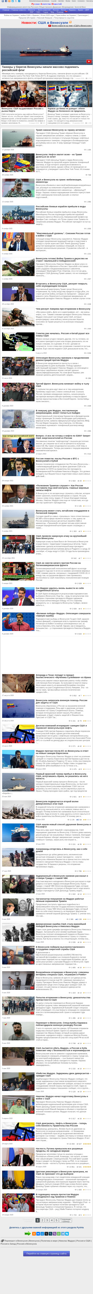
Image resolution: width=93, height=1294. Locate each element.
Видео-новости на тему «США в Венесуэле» (72, 26)
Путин (63, 10)
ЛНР (32, 12)
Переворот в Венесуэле (16, 1241)
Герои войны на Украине (66, 15)
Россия (56, 10)
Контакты (89, 1)
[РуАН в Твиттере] (13, 1)
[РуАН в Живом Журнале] (16, 1)
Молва (68, 1)
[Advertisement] (46, 655)
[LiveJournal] (50, 1234)
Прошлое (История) (27, 18)
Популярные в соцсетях (64, 18)
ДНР (87, 10)
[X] (46, 1234)
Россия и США (84, 1241)
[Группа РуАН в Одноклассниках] (9, 1)
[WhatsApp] (59, 1234)
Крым (80, 10)
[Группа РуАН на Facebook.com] (6, 1)
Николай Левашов (44, 18)
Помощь (60, 12)
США (38, 12)
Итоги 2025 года (47, 15)
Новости (31, 10)
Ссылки (53, 1)
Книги (74, 1)
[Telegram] (63, 1234)
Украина (72, 10)
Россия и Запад (8, 1244)
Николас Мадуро (67, 1241)
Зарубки (61, 1)
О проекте (81, 1)
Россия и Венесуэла (27, 1244)
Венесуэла (34, 1241)
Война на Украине (11, 15)
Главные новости (19, 10)
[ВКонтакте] (38, 1234)
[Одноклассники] (34, 1234)
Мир (52, 12)
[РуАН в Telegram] (19, 1)
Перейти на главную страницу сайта (46, 1253)
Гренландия (83, 15)
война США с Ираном (30, 15)
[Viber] (54, 1234)
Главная (6, 10)
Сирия (45, 12)
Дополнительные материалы (39, 1)
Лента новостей (44, 10)
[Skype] (67, 1234)
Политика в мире (49, 1241)
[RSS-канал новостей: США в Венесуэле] (70, 22)
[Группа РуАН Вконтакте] (3, 1)
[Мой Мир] (42, 1234)
